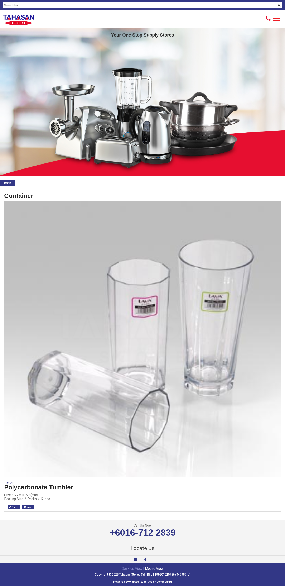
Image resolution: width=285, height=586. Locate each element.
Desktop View (132, 569)
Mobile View (154, 569)
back (7, 183)
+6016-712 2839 (143, 532)
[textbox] (140, 5)
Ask (27, 507)
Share (13, 507)
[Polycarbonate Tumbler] (142, 476)
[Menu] (276, 19)
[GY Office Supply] (18, 24)
